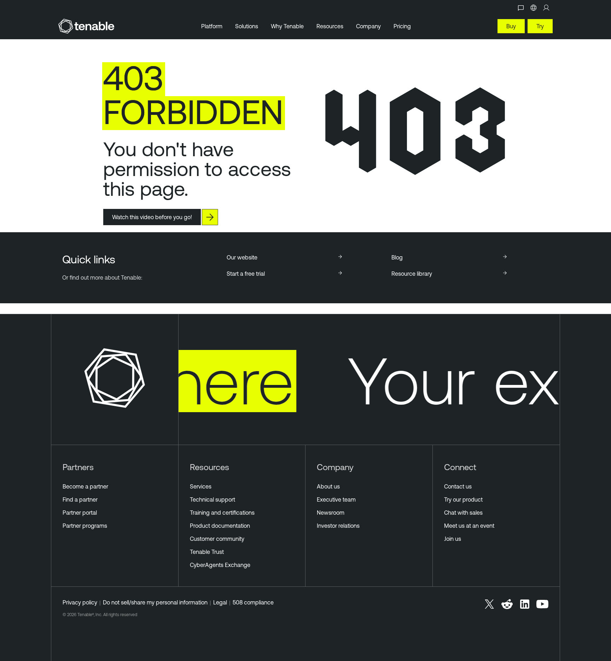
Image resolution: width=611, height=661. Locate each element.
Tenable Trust (207, 552)
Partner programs (85, 525)
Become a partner (85, 486)
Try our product (463, 499)
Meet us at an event (469, 525)
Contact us (458, 486)
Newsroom (330, 512)
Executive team (336, 499)
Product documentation (220, 525)
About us (328, 486)
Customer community (217, 539)
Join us (452, 539)
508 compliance (253, 602)
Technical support (212, 499)
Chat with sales (463, 512)
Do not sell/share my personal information (155, 602)
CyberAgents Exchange (220, 565)
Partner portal (80, 512)
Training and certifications (222, 512)
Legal (220, 602)
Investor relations (338, 525)
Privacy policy (80, 602)
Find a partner (80, 499)
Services (200, 486)
